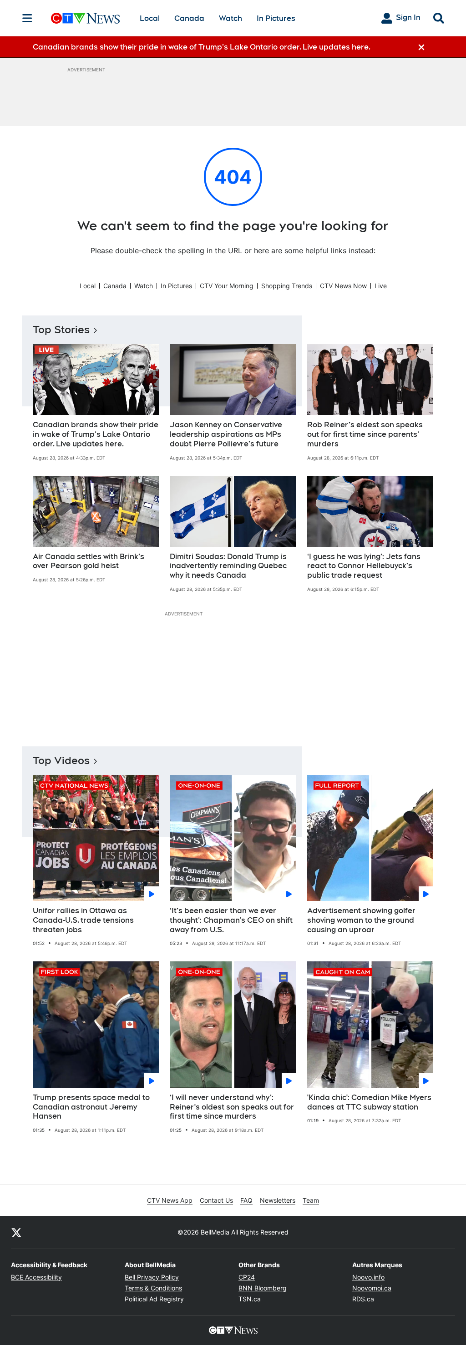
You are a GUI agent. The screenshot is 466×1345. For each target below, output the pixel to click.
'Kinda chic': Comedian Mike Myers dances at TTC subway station (369, 1102)
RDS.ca (363, 1299)
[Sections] (27, 18)
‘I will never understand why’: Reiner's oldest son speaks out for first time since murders (232, 1107)
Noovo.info (368, 1277)
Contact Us (216, 1200)
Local (150, 18)
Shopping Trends (286, 286)
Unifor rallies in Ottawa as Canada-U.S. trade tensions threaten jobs (83, 920)
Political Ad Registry (154, 1299)
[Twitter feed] (16, 1232)
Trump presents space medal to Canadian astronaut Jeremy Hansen (91, 1107)
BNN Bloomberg (262, 1288)
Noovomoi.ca (371, 1288)
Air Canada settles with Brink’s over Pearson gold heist (88, 561)
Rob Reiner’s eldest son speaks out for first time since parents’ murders (365, 434)
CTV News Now (343, 286)
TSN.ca (249, 1299)
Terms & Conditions (153, 1288)
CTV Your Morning (226, 286)
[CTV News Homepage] (85, 18)
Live (381, 286)
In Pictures (276, 18)
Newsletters (277, 1200)
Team (311, 1200)
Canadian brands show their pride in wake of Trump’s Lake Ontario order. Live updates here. (95, 434)
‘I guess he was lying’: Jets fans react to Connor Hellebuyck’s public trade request (363, 566)
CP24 (246, 1277)
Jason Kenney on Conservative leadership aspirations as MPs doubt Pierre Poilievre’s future (226, 434)
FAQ (246, 1200)
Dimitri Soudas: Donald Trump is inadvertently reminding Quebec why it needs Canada (228, 566)
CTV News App (169, 1200)
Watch (230, 18)
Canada (189, 18)
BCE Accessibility (36, 1277)
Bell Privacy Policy (152, 1277)
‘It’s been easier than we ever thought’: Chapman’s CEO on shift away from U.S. (231, 920)
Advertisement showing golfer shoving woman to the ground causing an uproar (361, 920)
